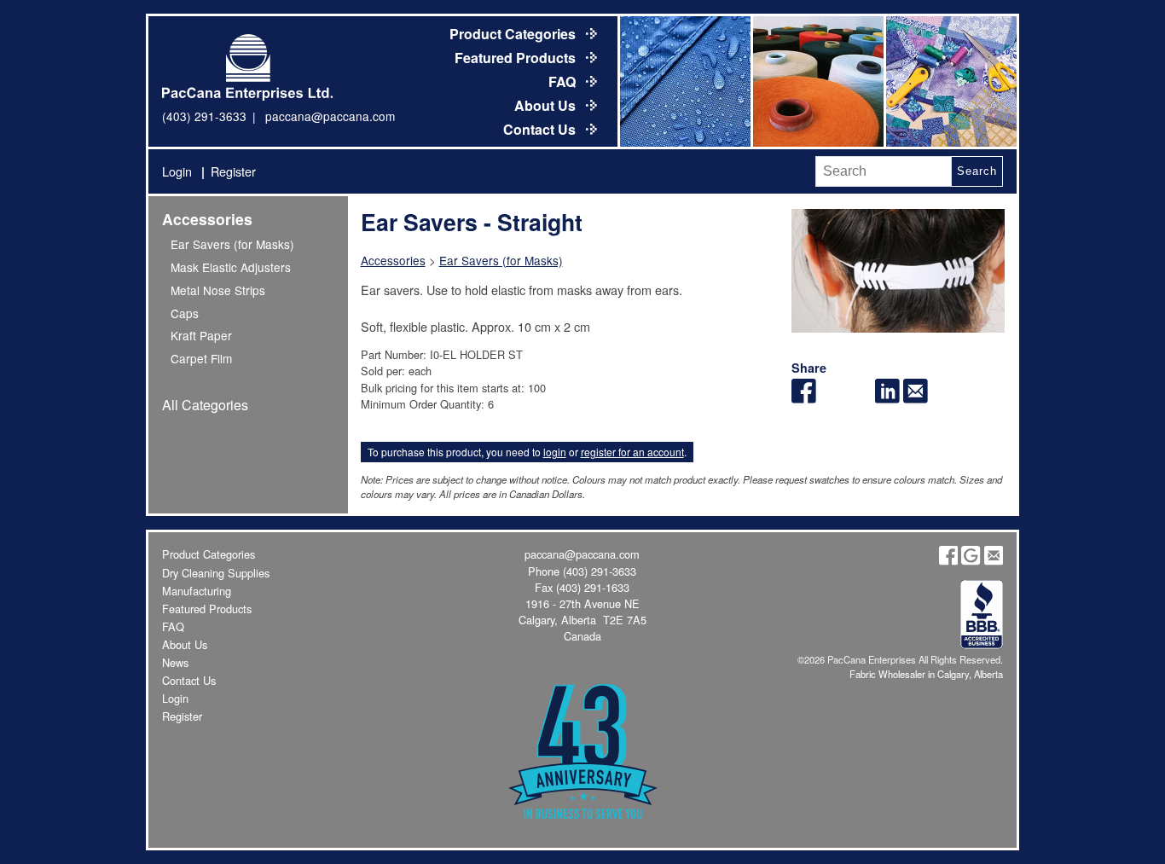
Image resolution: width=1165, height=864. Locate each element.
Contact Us (541, 129)
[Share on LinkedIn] (887, 398)
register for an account (632, 451)
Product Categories (514, 33)
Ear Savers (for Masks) (232, 243)
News (175, 662)
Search (976, 171)
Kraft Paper (201, 335)
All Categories (205, 405)
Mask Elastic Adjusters (231, 266)
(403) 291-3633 (204, 116)
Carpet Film (201, 358)
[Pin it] (860, 398)
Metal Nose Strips (218, 290)
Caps (185, 313)
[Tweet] (832, 398)
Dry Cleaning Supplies (216, 573)
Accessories (207, 218)
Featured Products (517, 57)
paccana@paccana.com (330, 116)
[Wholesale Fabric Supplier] (684, 81)
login (554, 451)
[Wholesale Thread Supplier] (817, 81)
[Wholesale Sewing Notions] (950, 81)
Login (177, 171)
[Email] (915, 398)
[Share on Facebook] (803, 398)
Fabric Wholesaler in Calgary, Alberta (926, 674)
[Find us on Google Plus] (970, 561)
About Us (546, 105)
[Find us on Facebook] (948, 561)
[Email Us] (993, 561)
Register (233, 171)
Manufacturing (196, 591)
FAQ (563, 81)
